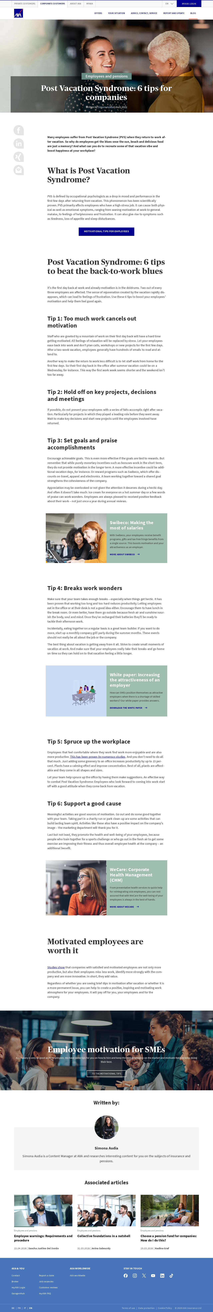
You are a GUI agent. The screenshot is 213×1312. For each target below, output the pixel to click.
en (167, 3)
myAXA (89, 3)
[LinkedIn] (163, 1275)
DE (13, 1308)
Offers (98, 13)
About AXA (75, 3)
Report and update (173, 13)
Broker (15, 1281)
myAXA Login (18, 1287)
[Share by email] (18, 170)
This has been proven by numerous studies (97, 757)
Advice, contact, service (144, 13)
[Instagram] (136, 1275)
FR (19, 1308)
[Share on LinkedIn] (18, 143)
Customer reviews (48, 1287)
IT (25, 1308)
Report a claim (46, 1275)
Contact (16, 1275)
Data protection (146, 1308)
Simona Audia (105, 107)
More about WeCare (122, 906)
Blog (193, 13)
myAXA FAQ (45, 1293)
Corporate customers (52, 3)
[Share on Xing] (18, 156)
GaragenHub (18, 1293)
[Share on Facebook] (18, 130)
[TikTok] (172, 1275)
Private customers (24, 3)
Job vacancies (46, 1281)
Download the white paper (126, 707)
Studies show (56, 967)
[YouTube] (154, 1275)
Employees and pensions (107, 76)
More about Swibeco (122, 554)
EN (31, 1308)
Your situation (116, 13)
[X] (145, 1275)
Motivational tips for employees (106, 231)
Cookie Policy (165, 1308)
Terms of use (129, 1308)
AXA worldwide (77, 1275)
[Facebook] (126, 1275)
